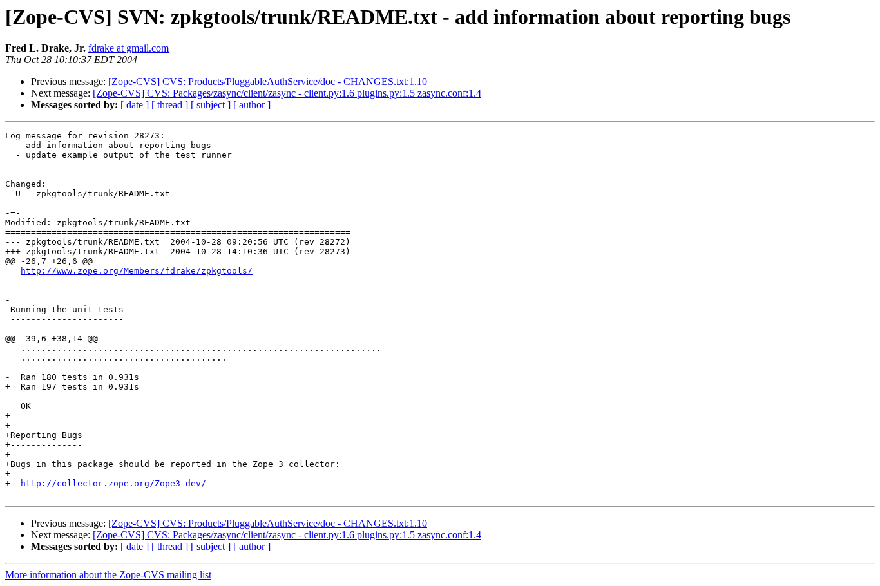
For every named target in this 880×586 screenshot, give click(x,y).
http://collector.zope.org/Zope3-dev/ (113, 483)
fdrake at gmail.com (128, 48)
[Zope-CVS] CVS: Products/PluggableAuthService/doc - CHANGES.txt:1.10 (267, 81)
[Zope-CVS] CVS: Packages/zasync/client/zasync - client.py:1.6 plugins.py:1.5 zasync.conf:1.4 (287, 93)
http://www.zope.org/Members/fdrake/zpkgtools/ (137, 271)
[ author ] (252, 104)
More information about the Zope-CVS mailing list (108, 574)
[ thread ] (169, 104)
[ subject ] (211, 104)
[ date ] (134, 104)
